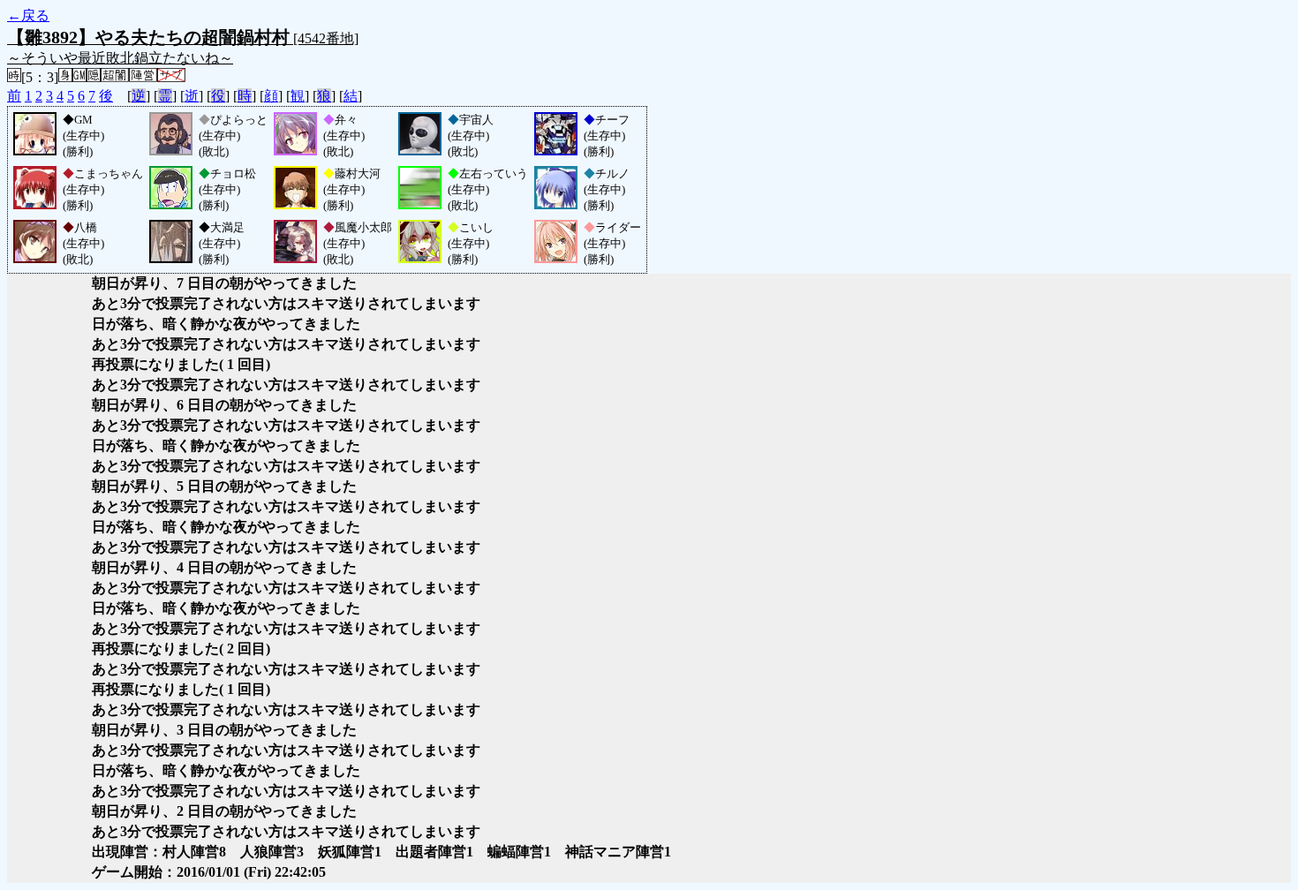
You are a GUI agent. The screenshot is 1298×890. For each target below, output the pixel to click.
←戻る (28, 15)
